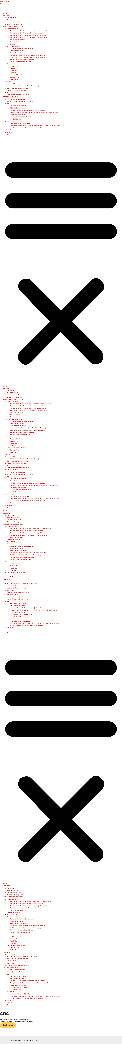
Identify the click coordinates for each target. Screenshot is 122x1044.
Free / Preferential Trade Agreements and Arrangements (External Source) (34, 112)
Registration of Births (13, 42)
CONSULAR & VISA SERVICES (13, 26)
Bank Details (14, 79)
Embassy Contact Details (14, 22)
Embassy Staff (11, 17)
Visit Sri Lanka (11, 84)
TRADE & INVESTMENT (10, 97)
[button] (61, 260)
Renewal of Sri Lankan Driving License (22, 59)
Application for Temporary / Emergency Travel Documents (28, 37)
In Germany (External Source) (22, 117)
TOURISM (6, 81)
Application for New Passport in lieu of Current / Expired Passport (30, 31)
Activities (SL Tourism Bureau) (16, 90)
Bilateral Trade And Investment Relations (20, 101)
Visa (8, 64)
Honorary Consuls (12, 20)
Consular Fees (14, 77)
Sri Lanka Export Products (18, 106)
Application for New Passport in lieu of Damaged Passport (28, 35)
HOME (5, 13)
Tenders (9, 132)
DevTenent (36, 1040)
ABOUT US (6, 15)
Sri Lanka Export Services (18, 108)
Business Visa (14, 68)
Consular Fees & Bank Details (16, 75)
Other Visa (13, 72)
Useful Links (10, 130)
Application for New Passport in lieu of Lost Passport (26, 33)
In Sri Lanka (17, 119)
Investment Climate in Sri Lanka (20, 123)
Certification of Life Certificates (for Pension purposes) (27, 57)
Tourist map (10, 92)
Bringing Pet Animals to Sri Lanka (20, 61)
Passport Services (12, 28)
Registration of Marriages (18, 53)
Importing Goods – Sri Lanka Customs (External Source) (27, 110)
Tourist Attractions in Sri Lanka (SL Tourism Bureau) (23, 86)
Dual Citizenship (12, 44)
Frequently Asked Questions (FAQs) (18, 95)
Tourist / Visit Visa (15, 66)
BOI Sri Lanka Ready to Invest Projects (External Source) (28, 128)
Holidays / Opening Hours (15, 24)
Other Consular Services (14, 46)
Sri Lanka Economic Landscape (16, 99)
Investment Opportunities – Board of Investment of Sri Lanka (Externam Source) (35, 125)
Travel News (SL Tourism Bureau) (17, 88)
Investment (10, 121)
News (8, 134)
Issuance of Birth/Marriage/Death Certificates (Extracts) (28, 55)
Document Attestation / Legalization (21, 48)
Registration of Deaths (17, 50)
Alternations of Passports (17, 39)
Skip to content (5, 1)
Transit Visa (13, 70)
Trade (8, 103)
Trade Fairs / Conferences (18, 114)
